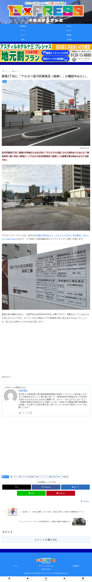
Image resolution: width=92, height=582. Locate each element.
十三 (60, 477)
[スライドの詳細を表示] (46, 53)
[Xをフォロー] (23, 412)
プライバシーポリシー (46, 566)
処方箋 (53, 477)
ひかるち (23, 390)
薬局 (66, 477)
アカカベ (15, 477)
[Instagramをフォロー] (30, 412)
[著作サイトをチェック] (19, 412)
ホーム (16, 566)
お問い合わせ (46, 569)
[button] (85, 398)
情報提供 (76, 566)
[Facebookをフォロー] (27, 412)
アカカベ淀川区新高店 (28, 477)
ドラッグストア (43, 477)
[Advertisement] (46, 445)
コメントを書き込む (46, 539)
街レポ (6, 477)
